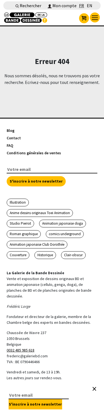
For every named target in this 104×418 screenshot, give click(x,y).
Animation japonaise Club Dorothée (37, 244)
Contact (14, 137)
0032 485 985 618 (20, 350)
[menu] (95, 17)
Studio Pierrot (20, 223)
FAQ (10, 145)
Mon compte (64, 5)
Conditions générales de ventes (34, 152)
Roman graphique (24, 234)
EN (89, 5)
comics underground (65, 234)
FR (81, 5)
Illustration (18, 202)
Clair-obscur (73, 255)
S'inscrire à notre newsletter (36, 181)
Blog (10, 130)
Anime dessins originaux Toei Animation (40, 213)
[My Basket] (84, 18)
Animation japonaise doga (62, 223)
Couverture (18, 255)
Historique (45, 255)
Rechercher (30, 5)
